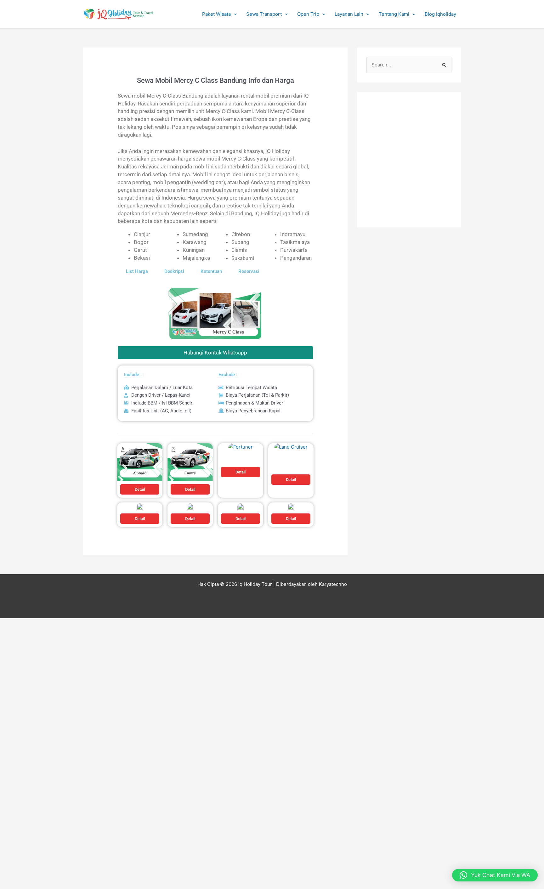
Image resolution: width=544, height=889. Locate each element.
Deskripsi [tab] (174, 271)
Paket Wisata (216, 14)
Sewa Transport (264, 14)
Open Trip (308, 14)
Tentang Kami (394, 14)
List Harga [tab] (137, 271)
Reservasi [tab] (248, 271)
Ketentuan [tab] (211, 271)
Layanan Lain (349, 14)
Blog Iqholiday (440, 14)
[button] (234, 14)
